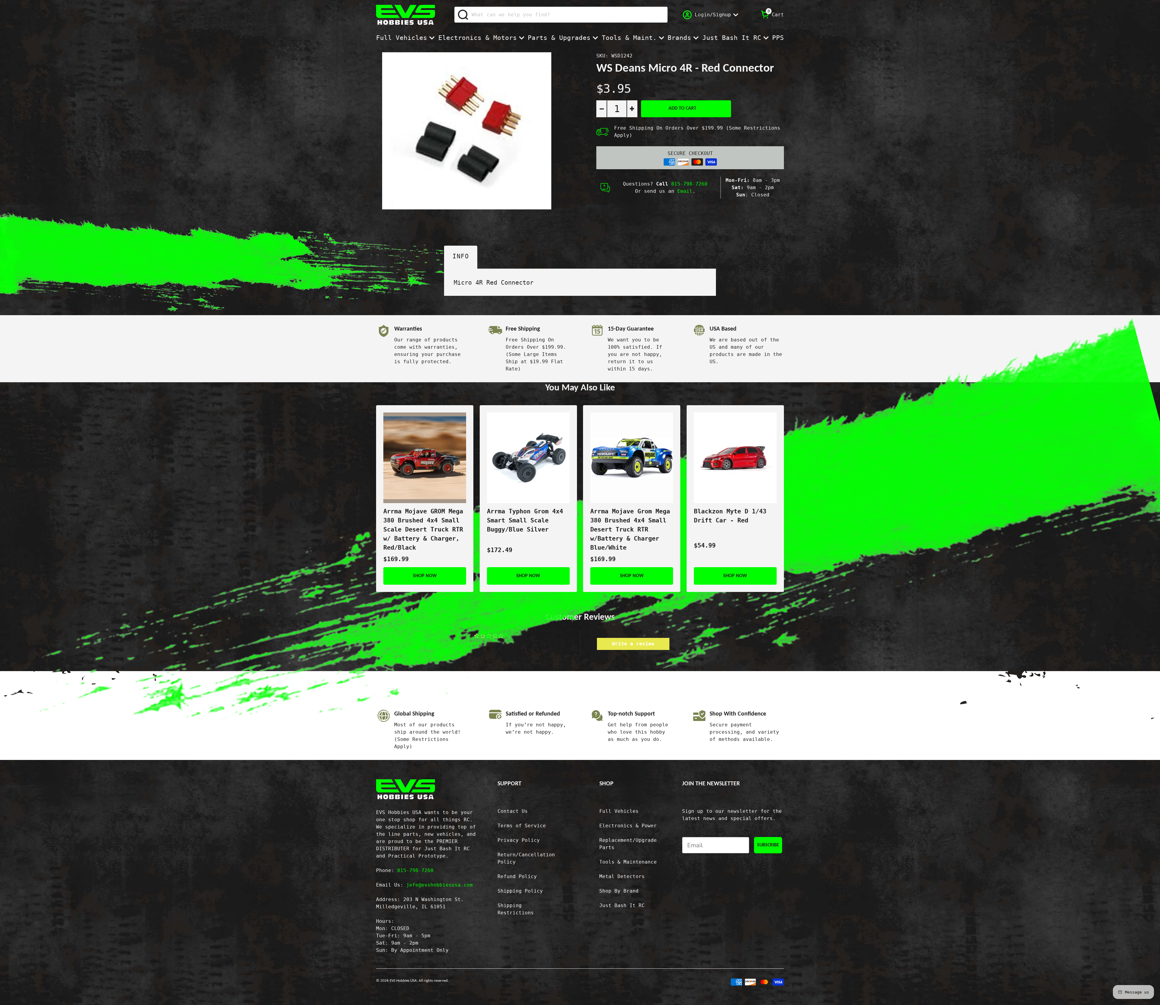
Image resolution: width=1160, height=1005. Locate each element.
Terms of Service (522, 826)
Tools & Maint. (629, 37)
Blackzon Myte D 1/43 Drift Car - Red (730, 516)
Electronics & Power (628, 826)
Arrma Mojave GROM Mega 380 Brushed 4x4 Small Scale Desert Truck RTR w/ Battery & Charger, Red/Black (423, 529)
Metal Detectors (622, 876)
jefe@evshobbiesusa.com (439, 885)
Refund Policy (517, 876)
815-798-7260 (689, 184)
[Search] (463, 15)
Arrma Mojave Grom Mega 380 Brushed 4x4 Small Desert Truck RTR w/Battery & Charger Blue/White (630, 529)
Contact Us (513, 811)
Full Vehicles (401, 37)
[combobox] (561, 15)
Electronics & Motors (477, 37)
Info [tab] (461, 256)
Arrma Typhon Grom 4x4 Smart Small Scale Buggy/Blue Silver (525, 520)
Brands (679, 37)
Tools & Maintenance (628, 862)
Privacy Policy (519, 840)
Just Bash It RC (731, 37)
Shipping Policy (520, 891)
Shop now (425, 576)
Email (684, 191)
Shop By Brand (619, 891)
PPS (778, 37)
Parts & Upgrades (559, 37)
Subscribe (768, 845)
